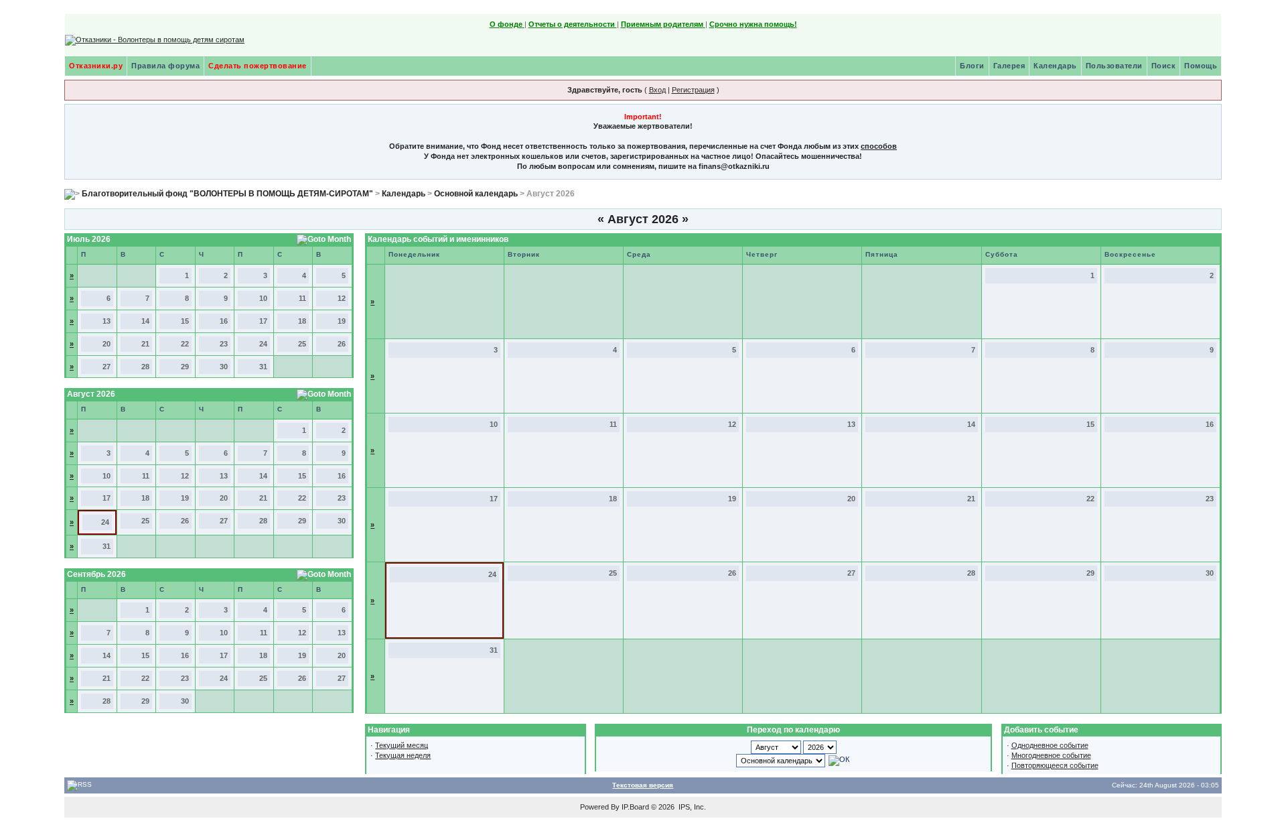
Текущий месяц (401, 745)
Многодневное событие (1051, 755)
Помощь (1200, 66)
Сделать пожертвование (257, 66)
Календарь (1055, 66)
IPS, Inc (691, 807)
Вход (657, 90)
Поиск (1163, 66)
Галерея (1009, 66)
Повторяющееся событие (1054, 765)
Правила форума (165, 66)
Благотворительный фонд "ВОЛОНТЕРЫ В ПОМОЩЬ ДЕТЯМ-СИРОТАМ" (227, 193)
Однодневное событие (1049, 745)
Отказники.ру (96, 66)
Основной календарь (476, 193)
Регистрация (693, 90)
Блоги (972, 66)
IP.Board (635, 807)
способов (879, 146)
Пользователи (1114, 66)
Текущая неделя (403, 755)
